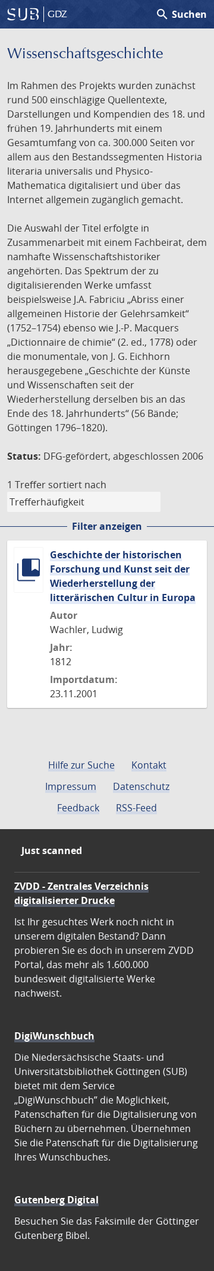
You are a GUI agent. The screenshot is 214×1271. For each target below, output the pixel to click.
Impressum (70, 786)
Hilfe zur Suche (81, 765)
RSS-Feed (136, 807)
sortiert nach (77, 484)
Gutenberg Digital (56, 1199)
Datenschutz (141, 786)
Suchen (181, 14)
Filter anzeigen (107, 526)
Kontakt (148, 765)
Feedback (78, 807)
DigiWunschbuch (54, 1035)
